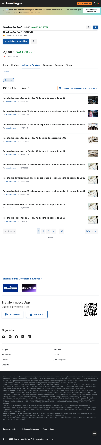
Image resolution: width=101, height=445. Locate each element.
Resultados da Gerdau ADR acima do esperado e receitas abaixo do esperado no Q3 (44, 164)
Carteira (5, 360)
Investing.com (11, 101)
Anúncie (55, 355)
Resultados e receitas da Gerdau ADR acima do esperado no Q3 (34, 218)
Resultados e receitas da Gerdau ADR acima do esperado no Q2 (34, 98)
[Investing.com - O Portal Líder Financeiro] (14, 3)
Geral (5, 65)
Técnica (59, 65)
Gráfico (15, 65)
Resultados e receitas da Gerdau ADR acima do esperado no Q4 (34, 204)
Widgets (5, 365)
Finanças (47, 65)
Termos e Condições (10, 429)
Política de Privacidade (30, 429)
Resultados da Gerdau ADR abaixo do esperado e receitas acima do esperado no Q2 (44, 178)
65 (62, 231)
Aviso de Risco (48, 429)
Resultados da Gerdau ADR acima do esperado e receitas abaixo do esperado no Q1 (44, 191)
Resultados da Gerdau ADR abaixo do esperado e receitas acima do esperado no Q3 (44, 124)
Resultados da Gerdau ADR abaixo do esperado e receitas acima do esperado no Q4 (44, 111)
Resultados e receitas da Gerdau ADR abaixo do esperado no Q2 (34, 138)
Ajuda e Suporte (59, 360)
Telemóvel (6, 355)
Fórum (69, 65)
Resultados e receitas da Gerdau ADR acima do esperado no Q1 (34, 151)
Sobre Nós (56, 350)
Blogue (5, 350)
